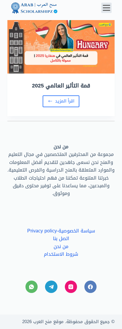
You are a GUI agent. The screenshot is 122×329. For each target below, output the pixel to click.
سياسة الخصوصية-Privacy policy (61, 230)
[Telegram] (51, 287)
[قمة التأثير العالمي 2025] (61, 47)
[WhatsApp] (31, 287)
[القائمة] (106, 8)
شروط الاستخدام (61, 254)
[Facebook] (90, 287)
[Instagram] (71, 287)
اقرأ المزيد (60, 102)
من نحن (61, 246)
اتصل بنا (61, 238)
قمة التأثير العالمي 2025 (61, 86)
